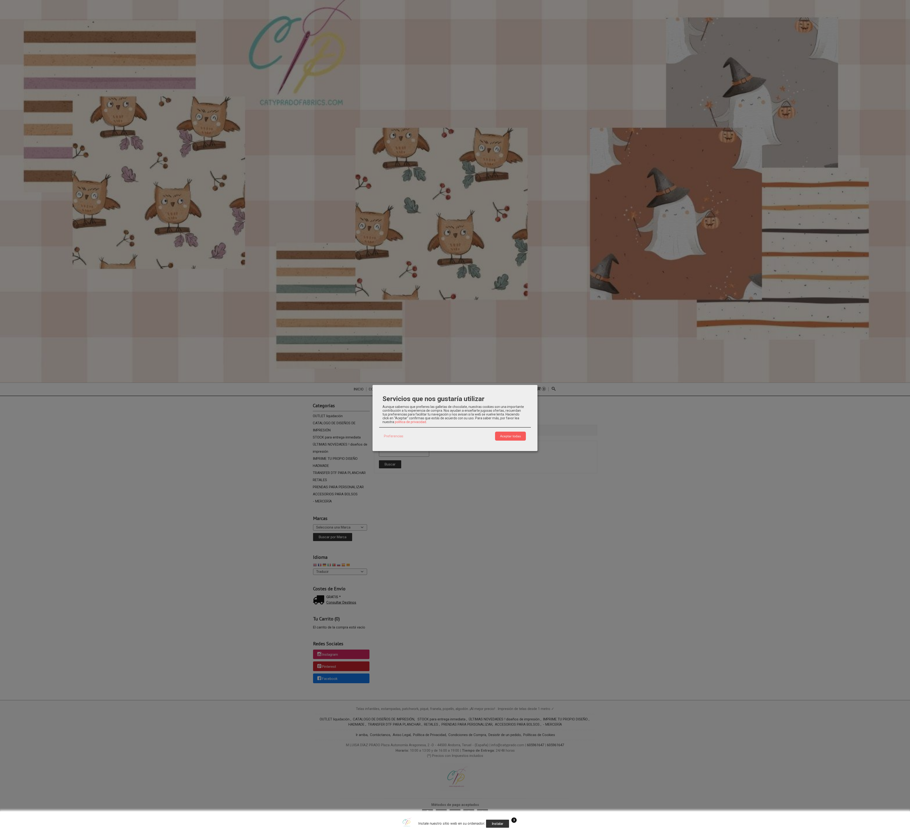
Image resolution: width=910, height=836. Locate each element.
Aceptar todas (510, 436)
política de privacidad (410, 422)
